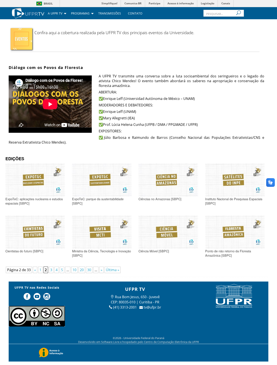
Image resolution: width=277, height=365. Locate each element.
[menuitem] (28, 12)
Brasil (48, 3)
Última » (112, 269)
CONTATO (135, 13)
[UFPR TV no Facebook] (27, 298)
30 (89, 269)
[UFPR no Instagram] (47, 298)
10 (74, 269)
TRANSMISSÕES (109, 13)
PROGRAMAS (80, 13)
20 (82, 269)
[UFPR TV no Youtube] (37, 298)
